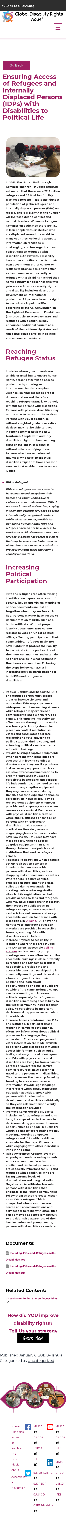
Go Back (16, 65)
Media (15, 1464)
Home (15, 1426)
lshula (57, 1355)
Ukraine (31, 921)
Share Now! (33, 1338)
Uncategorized (41, 1360)
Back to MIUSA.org (18, 6)
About (15, 1470)
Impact (16, 1437)
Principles (17, 1432)
